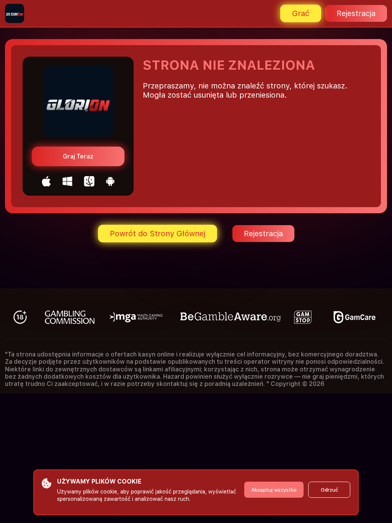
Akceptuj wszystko (274, 490)
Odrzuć (329, 490)
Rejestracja (356, 13)
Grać (300, 13)
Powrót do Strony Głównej (157, 233)
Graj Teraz (78, 156)
